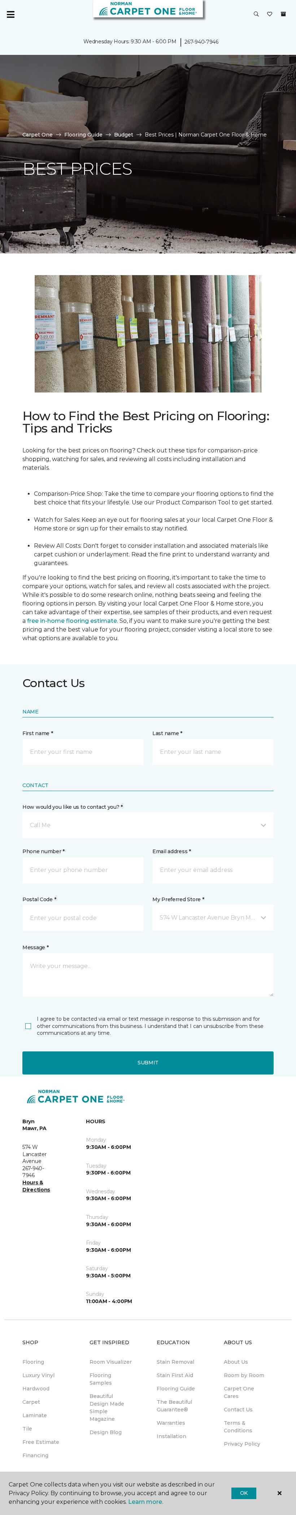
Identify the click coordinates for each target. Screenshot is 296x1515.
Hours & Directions (36, 1186)
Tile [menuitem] (27, 1428)
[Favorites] (270, 14)
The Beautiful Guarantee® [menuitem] (174, 1406)
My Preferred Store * (178, 899)
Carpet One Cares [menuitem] (239, 1392)
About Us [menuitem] (236, 1362)
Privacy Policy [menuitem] (242, 1444)
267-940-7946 (201, 42)
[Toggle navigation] (10, 14)
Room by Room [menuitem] (244, 1375)
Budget (123, 134)
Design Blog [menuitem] (106, 1432)
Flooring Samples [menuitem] (101, 1379)
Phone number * (43, 851)
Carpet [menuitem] (31, 1402)
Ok (244, 1493)
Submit (148, 1062)
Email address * (171, 851)
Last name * (167, 733)
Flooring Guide (83, 134)
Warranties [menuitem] (171, 1423)
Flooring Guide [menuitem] (176, 1388)
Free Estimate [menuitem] (40, 1442)
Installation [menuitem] (171, 1436)
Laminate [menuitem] (34, 1415)
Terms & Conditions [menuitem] (238, 1427)
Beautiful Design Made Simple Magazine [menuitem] (107, 1407)
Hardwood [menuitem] (35, 1388)
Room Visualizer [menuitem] (111, 1362)
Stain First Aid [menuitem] (175, 1375)
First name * (37, 733)
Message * (35, 947)
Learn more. (145, 1501)
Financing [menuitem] (35, 1455)
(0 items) (283, 14)
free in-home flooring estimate (72, 620)
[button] (256, 14)
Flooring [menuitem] (33, 1362)
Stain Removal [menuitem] (175, 1362)
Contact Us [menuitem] (238, 1409)
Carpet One (37, 134)
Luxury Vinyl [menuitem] (38, 1375)
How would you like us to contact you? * (72, 806)
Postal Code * (39, 899)
